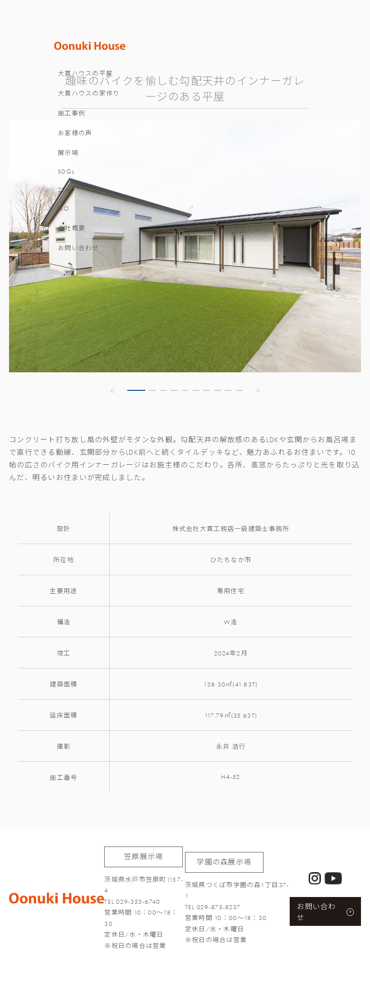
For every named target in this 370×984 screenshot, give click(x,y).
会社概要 (71, 228)
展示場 (68, 153)
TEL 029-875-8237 (212, 907)
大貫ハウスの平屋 (85, 74)
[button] (113, 390)
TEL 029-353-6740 (132, 902)
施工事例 (71, 113)
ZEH (64, 190)
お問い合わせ (78, 248)
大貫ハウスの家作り (89, 93)
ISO (63, 208)
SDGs (66, 171)
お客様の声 (75, 133)
